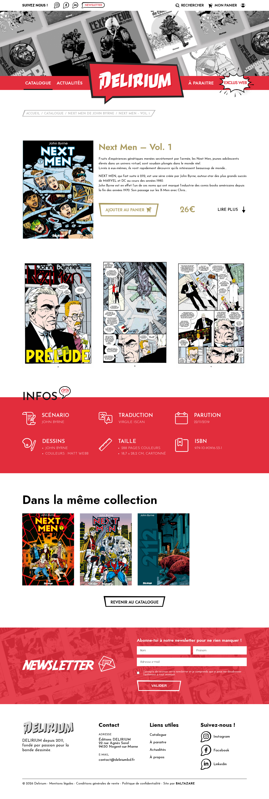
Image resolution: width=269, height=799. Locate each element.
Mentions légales (61, 783)
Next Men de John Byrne (91, 113)
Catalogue (38, 83)
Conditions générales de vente (97, 783)
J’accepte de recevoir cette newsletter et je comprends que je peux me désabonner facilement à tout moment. (192, 673)
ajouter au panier (126, 210)
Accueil (33, 113)
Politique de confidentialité (141, 783)
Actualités (70, 83)
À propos (157, 757)
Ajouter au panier (48, 578)
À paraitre (201, 83)
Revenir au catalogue (134, 602)
